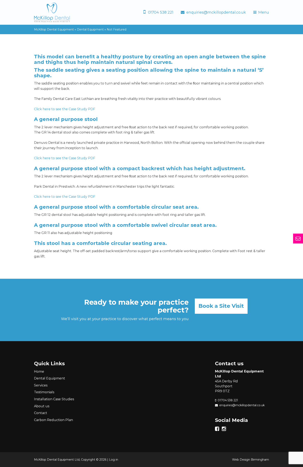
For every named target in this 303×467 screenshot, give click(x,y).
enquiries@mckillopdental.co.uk (216, 12)
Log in (113, 459)
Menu (263, 12)
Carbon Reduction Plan (53, 420)
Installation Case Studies (54, 399)
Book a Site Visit (221, 306)
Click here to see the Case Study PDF (64, 109)
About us (41, 406)
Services (40, 385)
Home (39, 371)
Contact (40, 413)
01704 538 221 (160, 12)
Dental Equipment (49, 378)
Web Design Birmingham (250, 459)
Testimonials (44, 392)
